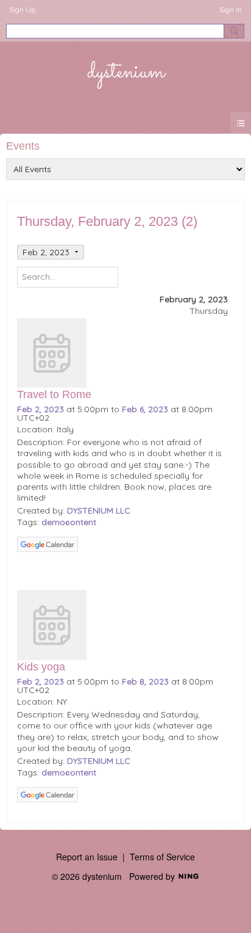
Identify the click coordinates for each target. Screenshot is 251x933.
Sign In (230, 9)
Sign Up (22, 9)
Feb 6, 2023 (145, 409)
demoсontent (68, 522)
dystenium (125, 72)
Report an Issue (87, 857)
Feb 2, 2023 (40, 409)
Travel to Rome (54, 394)
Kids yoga (41, 667)
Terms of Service (162, 857)
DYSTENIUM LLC (98, 510)
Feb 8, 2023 (145, 681)
